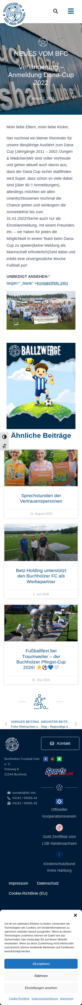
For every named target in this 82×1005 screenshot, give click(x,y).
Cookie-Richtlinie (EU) (28, 893)
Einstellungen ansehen (41, 988)
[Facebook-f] (45, 759)
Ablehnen (41, 976)
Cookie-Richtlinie (19, 998)
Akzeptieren (41, 964)
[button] (75, 915)
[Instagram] (52, 759)
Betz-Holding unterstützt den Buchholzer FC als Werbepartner (41, 576)
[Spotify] (59, 759)
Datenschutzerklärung (45, 998)
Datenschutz (48, 883)
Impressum (66, 998)
